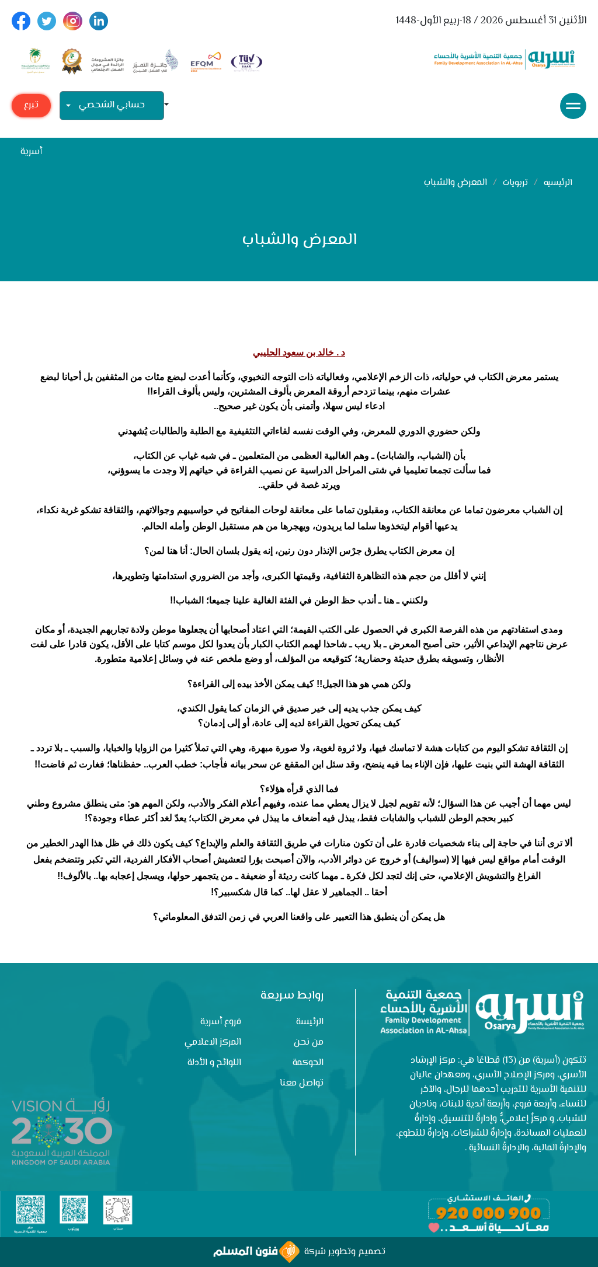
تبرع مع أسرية (31, 107)
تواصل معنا (302, 1083)
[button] (171, 106)
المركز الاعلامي (213, 1042)
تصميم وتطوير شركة (342, 1252)
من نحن (309, 1042)
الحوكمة (308, 1063)
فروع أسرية (220, 1022)
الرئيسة (310, 1022)
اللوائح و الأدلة (214, 1063)
